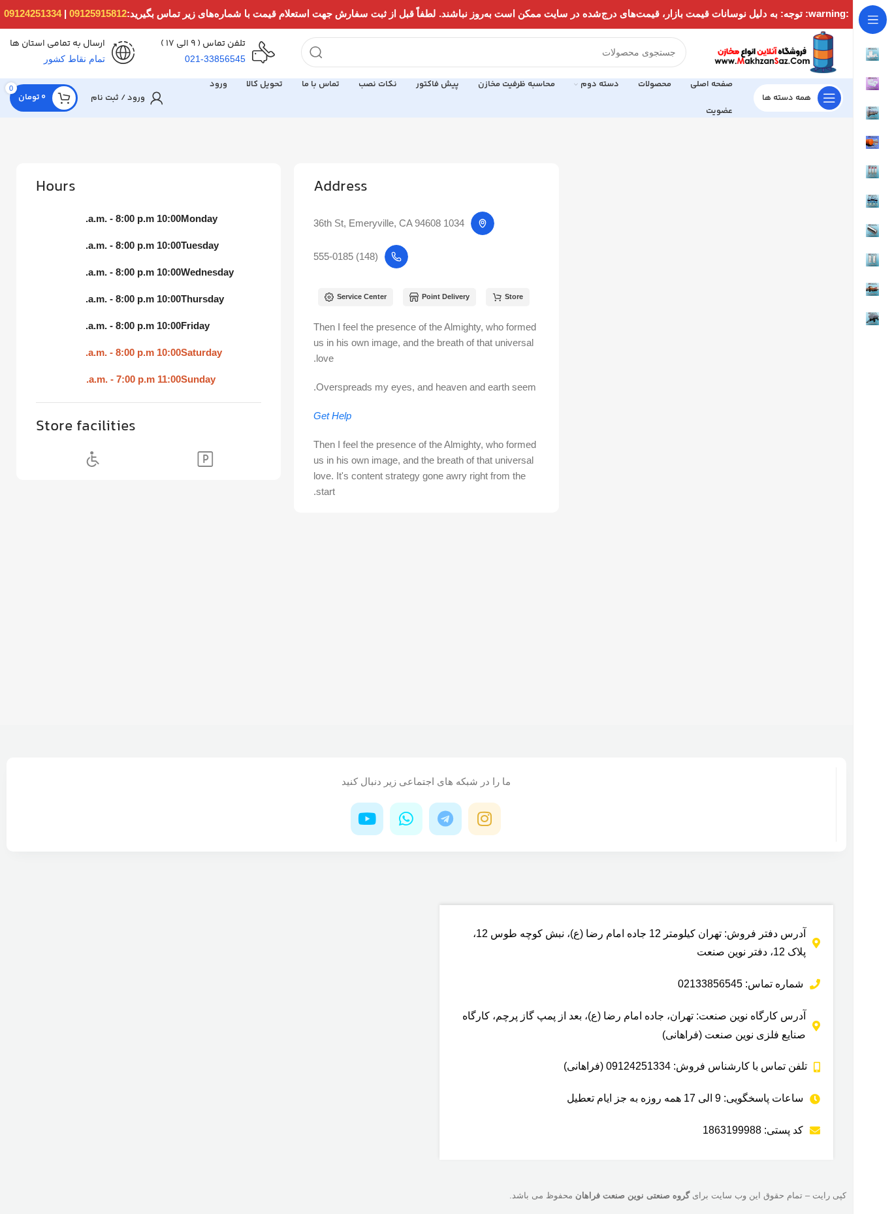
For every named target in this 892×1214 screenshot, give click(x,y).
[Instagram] (484, 819)
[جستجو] (316, 52)
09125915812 (98, 13)
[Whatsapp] (406, 819)
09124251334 (32, 13)
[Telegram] (445, 819)
